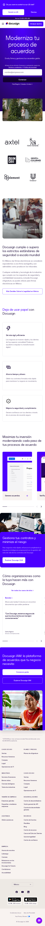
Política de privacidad (30, 67)
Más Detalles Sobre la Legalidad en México (22, 291)
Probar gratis (36, 24)
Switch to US (13, 12)
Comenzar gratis (22, 672)
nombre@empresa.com (14, 72)
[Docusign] (13, 23)
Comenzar (22, 80)
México (16, 884)
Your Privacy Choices (21, 916)
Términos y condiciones (15, 67)
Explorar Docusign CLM (14, 560)
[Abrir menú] (3, 24)
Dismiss (34, 12)
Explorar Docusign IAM (22, 680)
